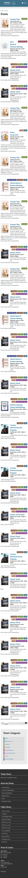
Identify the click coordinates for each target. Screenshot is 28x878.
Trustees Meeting (12, 180)
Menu (25, 3)
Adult (25, 64)
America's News (5, 836)
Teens (13, 67)
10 (21, 722)
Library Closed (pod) (17, 515)
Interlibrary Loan (6, 839)
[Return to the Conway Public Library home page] (9, 4)
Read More (9, 34)
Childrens (24, 18)
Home (2, 10)
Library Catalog (6, 811)
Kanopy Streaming (6, 819)
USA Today (4, 833)
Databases (4, 814)
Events (6, 10)
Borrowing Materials (7, 793)
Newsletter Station (6, 801)
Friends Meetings (23, 41)
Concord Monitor (6, 830)
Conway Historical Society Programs (16, 427)
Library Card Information (8, 790)
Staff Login (3, 871)
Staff (3, 798)
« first (2, 722)
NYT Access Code (6, 822)
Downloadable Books (7, 816)
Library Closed (15, 70)
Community (14, 64)
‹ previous (6, 723)
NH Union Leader (6, 828)
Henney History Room (21, 67)
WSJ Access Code (6, 825)
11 (23, 722)
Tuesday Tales (15, 19)
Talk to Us (4, 842)
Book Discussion (9, 741)
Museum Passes (5, 795)
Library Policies (5, 787)
